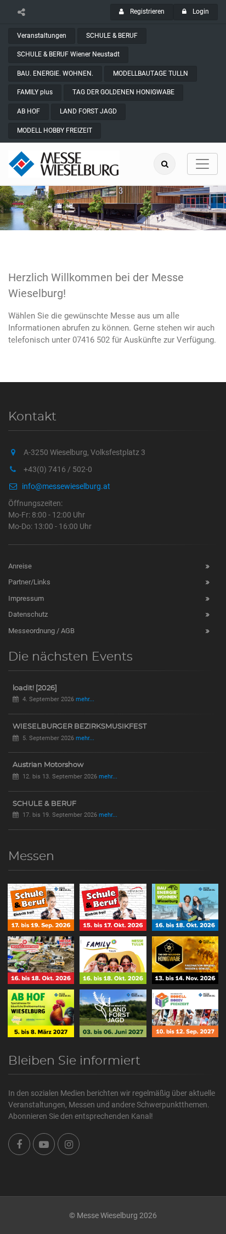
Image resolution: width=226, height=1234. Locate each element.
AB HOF (28, 111)
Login (200, 11)
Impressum (26, 598)
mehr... (85, 699)
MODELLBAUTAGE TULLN (150, 73)
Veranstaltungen (41, 35)
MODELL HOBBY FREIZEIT (54, 130)
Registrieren (146, 11)
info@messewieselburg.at (66, 486)
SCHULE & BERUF (112, 35)
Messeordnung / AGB (41, 631)
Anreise (20, 566)
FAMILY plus (35, 92)
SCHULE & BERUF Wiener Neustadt (68, 54)
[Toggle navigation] (202, 164)
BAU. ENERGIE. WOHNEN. (55, 73)
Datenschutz (28, 614)
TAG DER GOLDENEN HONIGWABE (123, 92)
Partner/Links (29, 582)
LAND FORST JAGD (88, 111)
